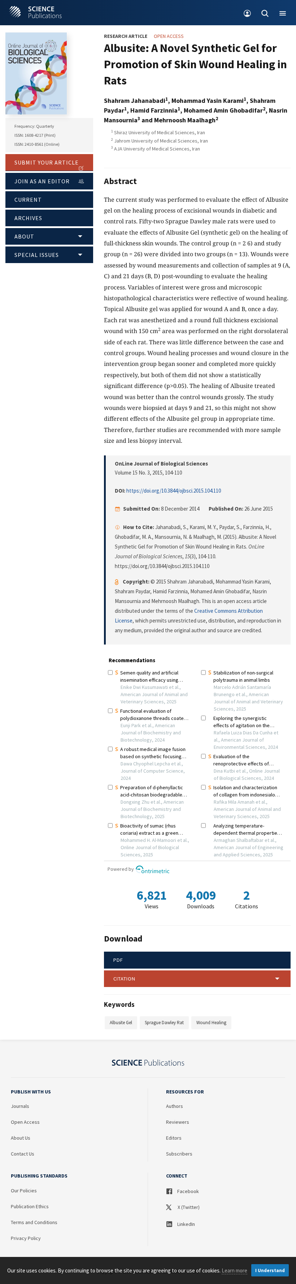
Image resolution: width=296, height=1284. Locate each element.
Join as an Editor (42, 181)
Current (28, 199)
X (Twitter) (188, 1207)
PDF (118, 960)
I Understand (270, 1270)
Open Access (25, 1122)
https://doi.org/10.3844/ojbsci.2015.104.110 (173, 490)
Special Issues (36, 254)
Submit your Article (46, 162)
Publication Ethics (30, 1206)
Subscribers (179, 1153)
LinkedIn (185, 1224)
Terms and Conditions (34, 1222)
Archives (28, 218)
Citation (124, 978)
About (24, 236)
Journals (20, 1106)
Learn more (234, 1270)
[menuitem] (247, 12)
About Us (20, 1138)
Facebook (187, 1191)
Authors (174, 1106)
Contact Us (22, 1153)
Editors (174, 1138)
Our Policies (24, 1190)
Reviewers (177, 1122)
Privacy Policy (26, 1238)
